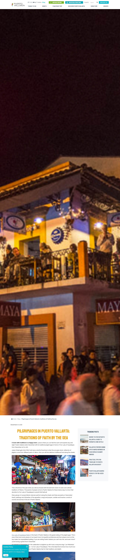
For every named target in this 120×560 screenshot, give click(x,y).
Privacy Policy (20, 552)
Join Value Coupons (57, 2)
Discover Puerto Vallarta (76, 6)
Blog (43, 2)
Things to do (32, 6)
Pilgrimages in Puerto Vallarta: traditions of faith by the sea (39, 419)
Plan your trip (57, 6)
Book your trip (103, 2)
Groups (105, 6)
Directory (94, 6)
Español (86, 2)
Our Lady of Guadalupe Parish (21, 535)
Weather (39, 2)
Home (14, 419)
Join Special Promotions (75, 2)
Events (44, 6)
